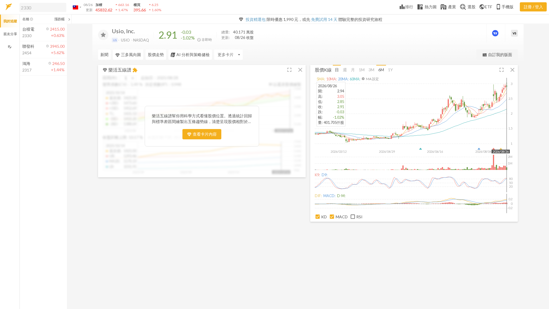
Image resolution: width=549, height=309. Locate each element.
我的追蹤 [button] (10, 21)
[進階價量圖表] (496, 33)
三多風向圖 (131, 54)
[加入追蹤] (103, 35)
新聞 (104, 54)
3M (371, 69)
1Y (390, 69)
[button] (41, 7)
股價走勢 (156, 54)
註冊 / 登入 (533, 6)
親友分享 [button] (10, 34)
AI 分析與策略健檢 (193, 54)
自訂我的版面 (497, 55)
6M (381, 69)
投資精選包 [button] (256, 19)
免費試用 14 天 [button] (324, 19)
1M (362, 69)
